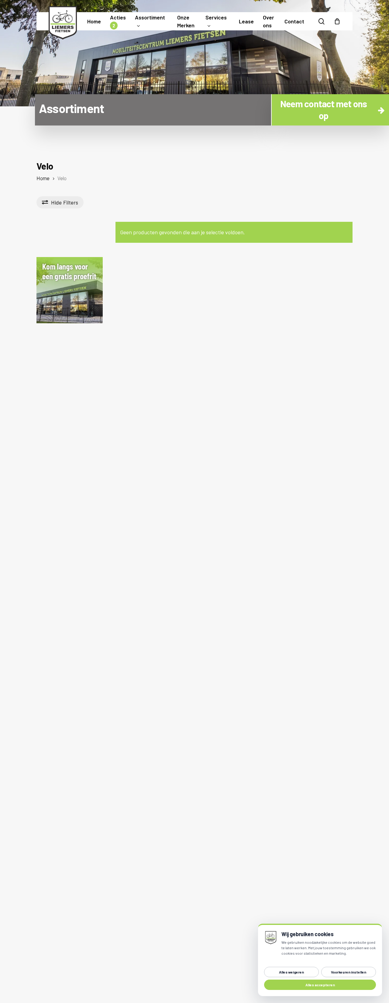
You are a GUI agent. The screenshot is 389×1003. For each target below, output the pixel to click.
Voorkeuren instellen (348, 972)
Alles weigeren (291, 972)
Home (43, 178)
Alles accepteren (320, 985)
